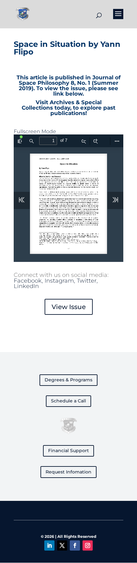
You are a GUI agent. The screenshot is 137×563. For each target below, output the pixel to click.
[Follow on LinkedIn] (49, 545)
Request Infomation (68, 472)
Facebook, (29, 280)
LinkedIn (26, 286)
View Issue (69, 307)
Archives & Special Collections (62, 105)
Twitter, (87, 280)
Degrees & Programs (68, 380)
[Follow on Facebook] (75, 545)
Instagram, (61, 280)
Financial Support (68, 450)
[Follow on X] (62, 545)
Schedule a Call (68, 401)
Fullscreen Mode (35, 131)
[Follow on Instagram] (88, 545)
